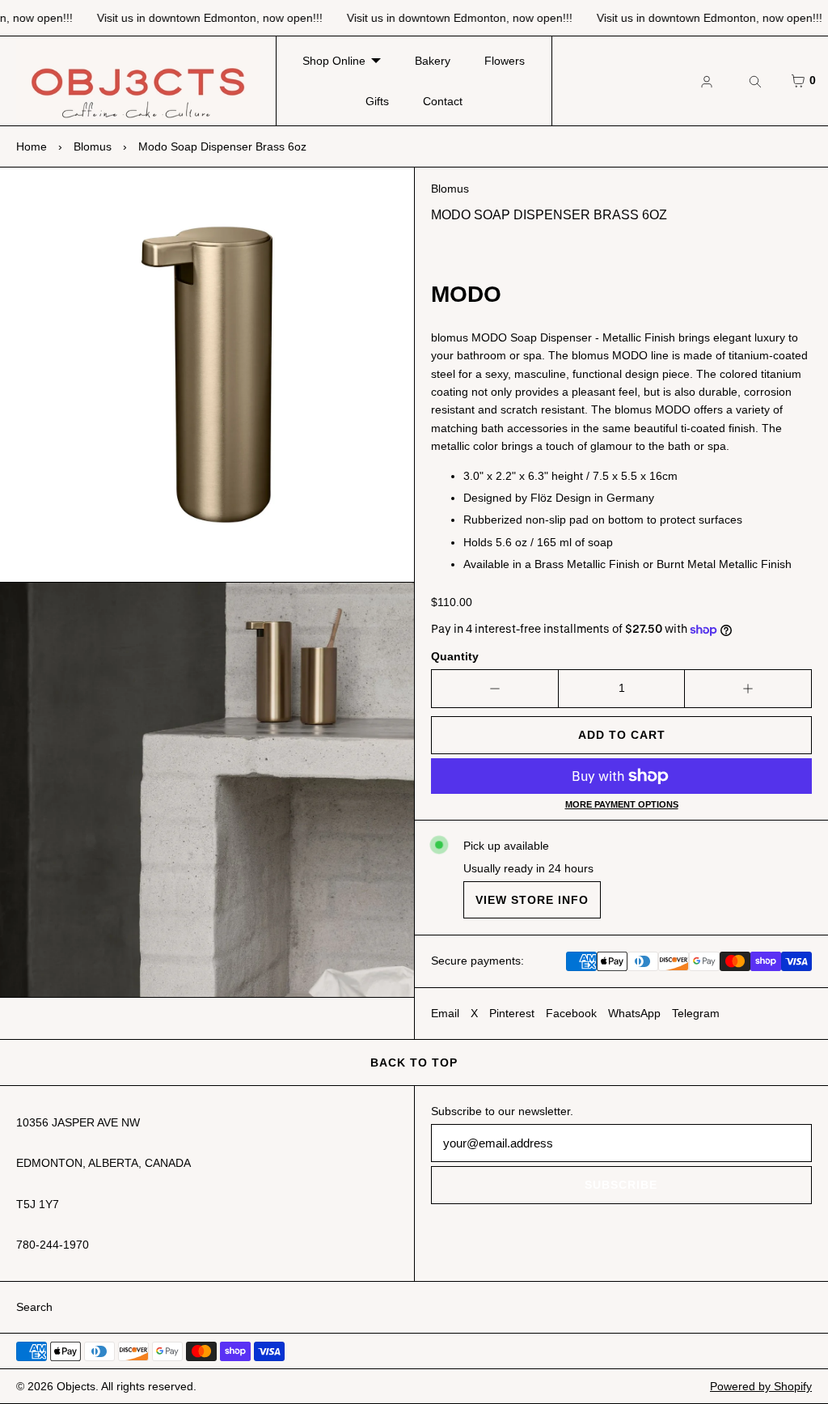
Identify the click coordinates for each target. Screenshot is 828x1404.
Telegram (696, 1013)
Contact (443, 101)
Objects (76, 1386)
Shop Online (333, 60)
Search (34, 1306)
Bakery (432, 60)
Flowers (504, 60)
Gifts (377, 101)
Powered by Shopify (761, 1386)
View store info (532, 899)
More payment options (621, 804)
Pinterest (511, 1013)
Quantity (455, 656)
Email (445, 1013)
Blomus (93, 146)
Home (31, 146)
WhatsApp (634, 1013)
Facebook (571, 1013)
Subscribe (621, 1184)
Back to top (414, 1062)
